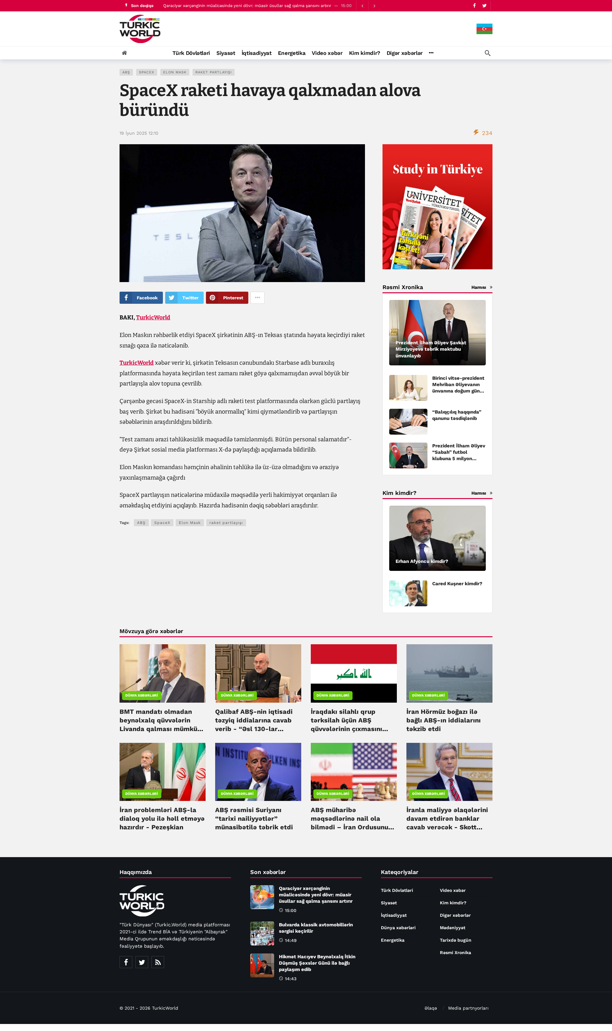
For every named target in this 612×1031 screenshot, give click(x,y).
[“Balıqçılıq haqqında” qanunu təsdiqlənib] (408, 422)
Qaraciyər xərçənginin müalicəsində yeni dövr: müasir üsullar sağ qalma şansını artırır (247, 5)
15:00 (290, 910)
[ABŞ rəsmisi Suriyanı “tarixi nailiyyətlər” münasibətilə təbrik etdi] (258, 772)
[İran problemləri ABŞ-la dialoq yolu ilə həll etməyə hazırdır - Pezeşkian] (163, 772)
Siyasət (389, 902)
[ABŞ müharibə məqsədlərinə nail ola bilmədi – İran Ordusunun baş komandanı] (354, 772)
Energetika (392, 940)
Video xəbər (453, 890)
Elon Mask (174, 72)
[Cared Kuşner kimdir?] (408, 593)
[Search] (487, 53)
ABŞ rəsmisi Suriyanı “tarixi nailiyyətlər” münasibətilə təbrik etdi (254, 818)
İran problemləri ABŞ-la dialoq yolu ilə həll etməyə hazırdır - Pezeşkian (162, 818)
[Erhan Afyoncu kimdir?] (437, 538)
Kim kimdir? (453, 902)
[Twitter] (484, 6)
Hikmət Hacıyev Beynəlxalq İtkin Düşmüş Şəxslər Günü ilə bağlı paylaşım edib (317, 963)
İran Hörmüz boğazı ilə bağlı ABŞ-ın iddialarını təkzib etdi (443, 720)
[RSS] (157, 962)
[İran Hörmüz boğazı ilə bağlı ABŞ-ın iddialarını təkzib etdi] (449, 673)
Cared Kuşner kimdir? (457, 583)
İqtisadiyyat (394, 915)
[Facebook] (474, 6)
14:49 (291, 940)
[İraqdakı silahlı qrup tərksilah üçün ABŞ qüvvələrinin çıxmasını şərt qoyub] (354, 673)
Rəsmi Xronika (455, 952)
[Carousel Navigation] (368, 6)
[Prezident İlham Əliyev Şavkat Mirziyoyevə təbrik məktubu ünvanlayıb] (437, 332)
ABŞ (126, 72)
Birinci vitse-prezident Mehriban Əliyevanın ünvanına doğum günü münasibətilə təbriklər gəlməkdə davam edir (458, 391)
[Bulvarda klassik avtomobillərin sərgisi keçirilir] (262, 933)
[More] (431, 53)
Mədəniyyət (452, 927)
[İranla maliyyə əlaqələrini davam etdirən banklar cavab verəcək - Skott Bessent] (449, 772)
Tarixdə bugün (455, 940)
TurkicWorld (153, 317)
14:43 (290, 978)
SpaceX (146, 72)
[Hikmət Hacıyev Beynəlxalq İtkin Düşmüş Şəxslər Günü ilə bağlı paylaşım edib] (262, 965)
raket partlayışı (213, 72)
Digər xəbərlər (455, 915)
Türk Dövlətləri (397, 890)
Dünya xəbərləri (141, 695)
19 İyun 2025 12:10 (139, 133)
